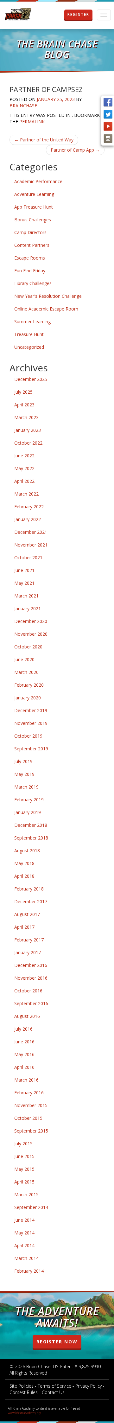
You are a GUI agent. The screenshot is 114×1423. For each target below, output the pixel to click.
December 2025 (30, 379)
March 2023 (26, 417)
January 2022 (27, 519)
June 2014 (24, 1220)
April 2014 (24, 1245)
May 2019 (24, 774)
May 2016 (24, 1054)
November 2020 (31, 634)
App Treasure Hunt (33, 207)
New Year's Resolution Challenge (48, 296)
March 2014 (26, 1258)
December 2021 (30, 532)
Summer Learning (32, 321)
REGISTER (78, 14)
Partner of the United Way (43, 140)
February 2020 (29, 685)
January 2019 (27, 812)
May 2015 (24, 1169)
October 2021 (28, 557)
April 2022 (24, 481)
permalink (32, 121)
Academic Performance (38, 181)
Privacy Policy (88, 1386)
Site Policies (22, 1386)
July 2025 (23, 392)
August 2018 (27, 850)
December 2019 (30, 710)
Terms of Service (54, 1386)
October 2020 (28, 647)
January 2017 (27, 952)
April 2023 (24, 405)
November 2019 (31, 723)
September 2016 (31, 1003)
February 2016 (29, 1093)
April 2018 (24, 876)
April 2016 (24, 1067)
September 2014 (31, 1207)
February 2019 (29, 800)
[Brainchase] (18, 14)
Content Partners (31, 245)
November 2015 (31, 1105)
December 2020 (30, 621)
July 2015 (23, 1144)
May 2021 (24, 583)
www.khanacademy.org (24, 1413)
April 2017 (24, 927)
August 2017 (27, 914)
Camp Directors (30, 232)
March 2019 (26, 787)
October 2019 (28, 736)
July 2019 (23, 761)
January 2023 (27, 430)
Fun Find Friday (29, 271)
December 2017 (30, 901)
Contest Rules (24, 1392)
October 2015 (28, 1118)
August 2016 (27, 1016)
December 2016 (30, 965)
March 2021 (26, 596)
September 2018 (31, 838)
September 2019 (31, 749)
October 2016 (28, 991)
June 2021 (24, 570)
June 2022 (24, 456)
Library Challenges (33, 283)
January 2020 (27, 698)
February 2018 (29, 889)
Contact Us (53, 1392)
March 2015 (26, 1194)
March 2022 (26, 494)
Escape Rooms (29, 258)
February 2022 (29, 507)
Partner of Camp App (75, 150)
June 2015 (24, 1156)
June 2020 (24, 659)
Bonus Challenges (32, 220)
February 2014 (29, 1271)
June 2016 (24, 1042)
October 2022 (28, 443)
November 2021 (31, 545)
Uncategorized (29, 347)
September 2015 (31, 1131)
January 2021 (27, 608)
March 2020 (26, 672)
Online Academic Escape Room (46, 309)
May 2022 (24, 468)
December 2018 (30, 825)
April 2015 (24, 1182)
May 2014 (24, 1233)
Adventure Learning (34, 194)
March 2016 (26, 1080)
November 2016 (31, 978)
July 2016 (23, 1029)
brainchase (23, 106)
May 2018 (24, 863)
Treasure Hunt (29, 334)
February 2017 (29, 940)
